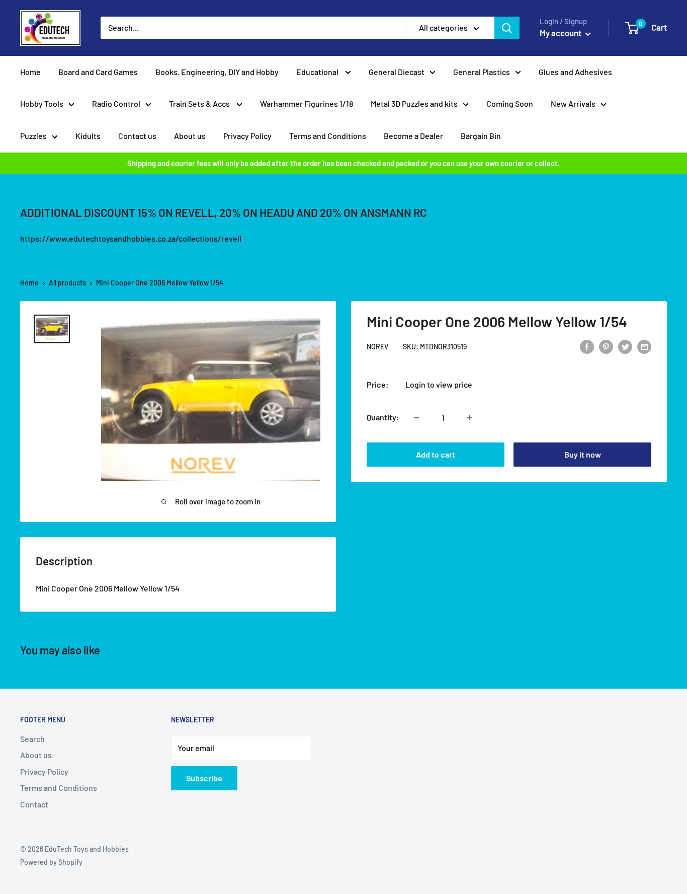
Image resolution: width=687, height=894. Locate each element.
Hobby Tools (41, 103)
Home (30, 72)
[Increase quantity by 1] (469, 417)
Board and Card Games (98, 72)
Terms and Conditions (327, 135)
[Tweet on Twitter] (625, 346)
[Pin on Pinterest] (606, 346)
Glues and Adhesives (575, 72)
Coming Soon (509, 103)
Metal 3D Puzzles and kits (414, 103)
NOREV (377, 347)
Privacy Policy (247, 135)
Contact (34, 804)
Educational (318, 72)
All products (67, 282)
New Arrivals (573, 103)
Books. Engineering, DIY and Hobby (217, 72)
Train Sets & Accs (200, 103)
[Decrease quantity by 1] (416, 417)
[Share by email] (644, 346)
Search (32, 738)
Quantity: (383, 417)
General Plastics (481, 72)
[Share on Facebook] (587, 346)
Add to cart (435, 455)
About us (190, 135)
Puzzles (33, 135)
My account (561, 33)
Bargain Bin (481, 135)
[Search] (507, 28)
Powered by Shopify (51, 862)
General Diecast (396, 72)
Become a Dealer (413, 135)
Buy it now (582, 455)
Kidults (88, 135)
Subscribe (204, 778)
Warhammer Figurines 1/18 (306, 103)
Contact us (137, 135)
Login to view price (438, 385)
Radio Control (116, 103)
